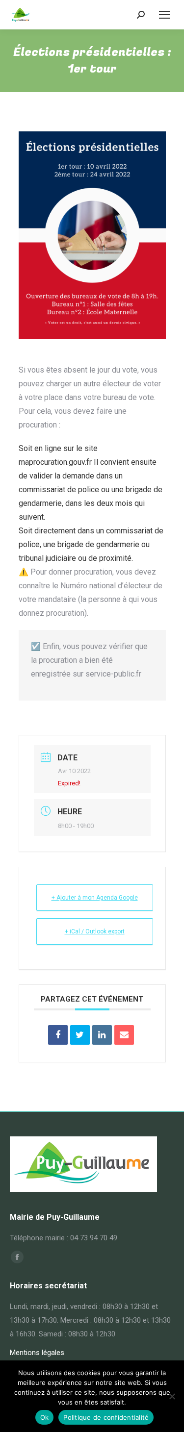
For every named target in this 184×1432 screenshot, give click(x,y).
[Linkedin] (102, 1035)
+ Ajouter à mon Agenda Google (95, 897)
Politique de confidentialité (106, 1417)
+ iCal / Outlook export (95, 931)
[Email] (124, 1035)
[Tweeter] (80, 1035)
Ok (44, 1417)
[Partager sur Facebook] (58, 1035)
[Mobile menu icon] (164, 15)
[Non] (172, 1396)
